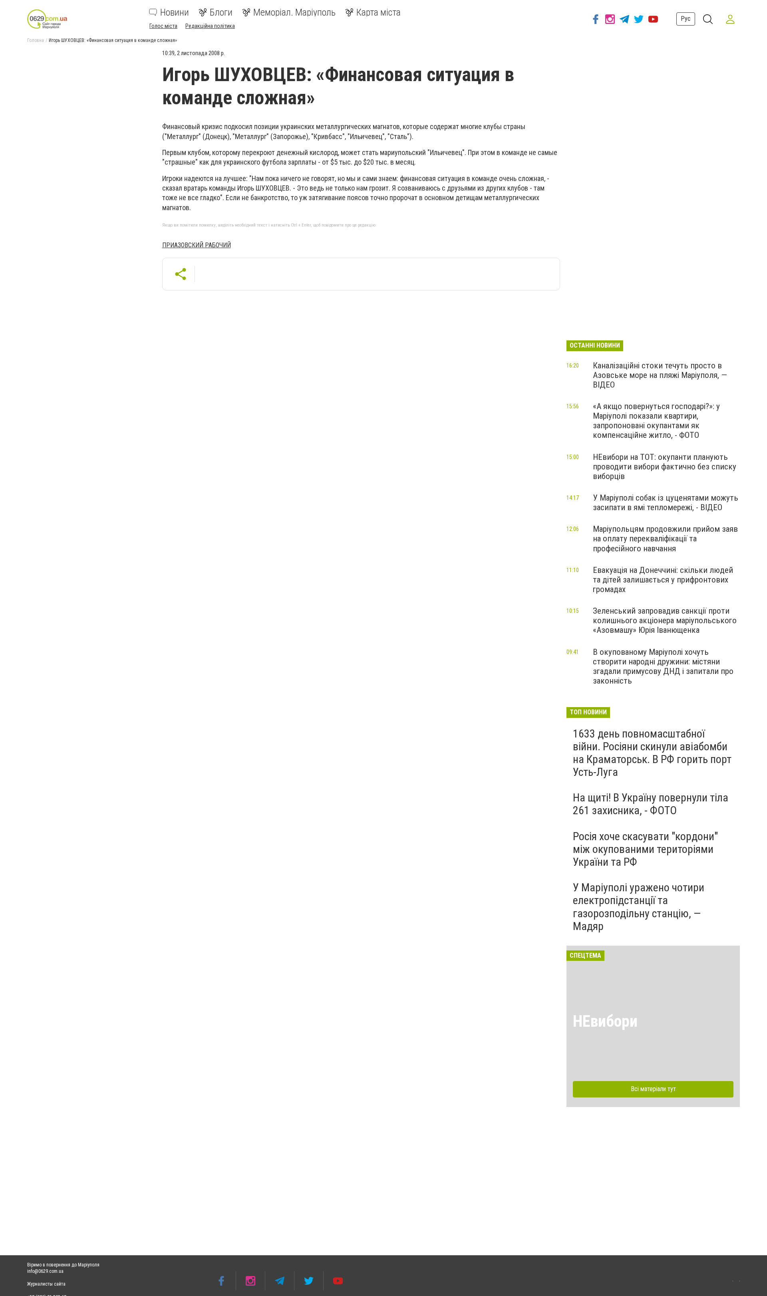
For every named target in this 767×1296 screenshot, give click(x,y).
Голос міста (163, 26)
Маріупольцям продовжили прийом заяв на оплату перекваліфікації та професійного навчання (665, 538)
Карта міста (378, 12)
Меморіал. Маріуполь (294, 12)
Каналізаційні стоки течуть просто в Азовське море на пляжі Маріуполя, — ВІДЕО (660, 375)
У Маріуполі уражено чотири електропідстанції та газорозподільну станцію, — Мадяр (638, 907)
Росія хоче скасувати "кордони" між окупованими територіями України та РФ (645, 849)
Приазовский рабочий (196, 245)
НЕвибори (605, 1021)
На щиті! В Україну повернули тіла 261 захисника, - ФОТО (650, 804)
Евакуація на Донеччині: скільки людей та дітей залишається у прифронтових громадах (663, 579)
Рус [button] (686, 18)
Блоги (221, 12)
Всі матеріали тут (653, 1089)
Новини (174, 12)
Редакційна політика (210, 26)
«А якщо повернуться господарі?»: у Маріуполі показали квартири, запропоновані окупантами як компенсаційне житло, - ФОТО (656, 421)
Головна (35, 40)
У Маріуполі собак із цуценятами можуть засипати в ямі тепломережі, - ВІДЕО (665, 502)
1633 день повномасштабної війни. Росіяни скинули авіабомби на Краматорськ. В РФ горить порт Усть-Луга (652, 753)
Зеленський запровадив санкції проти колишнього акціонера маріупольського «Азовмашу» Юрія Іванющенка (665, 620)
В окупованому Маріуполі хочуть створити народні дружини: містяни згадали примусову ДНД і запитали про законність (663, 666)
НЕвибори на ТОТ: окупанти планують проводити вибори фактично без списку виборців (664, 466)
